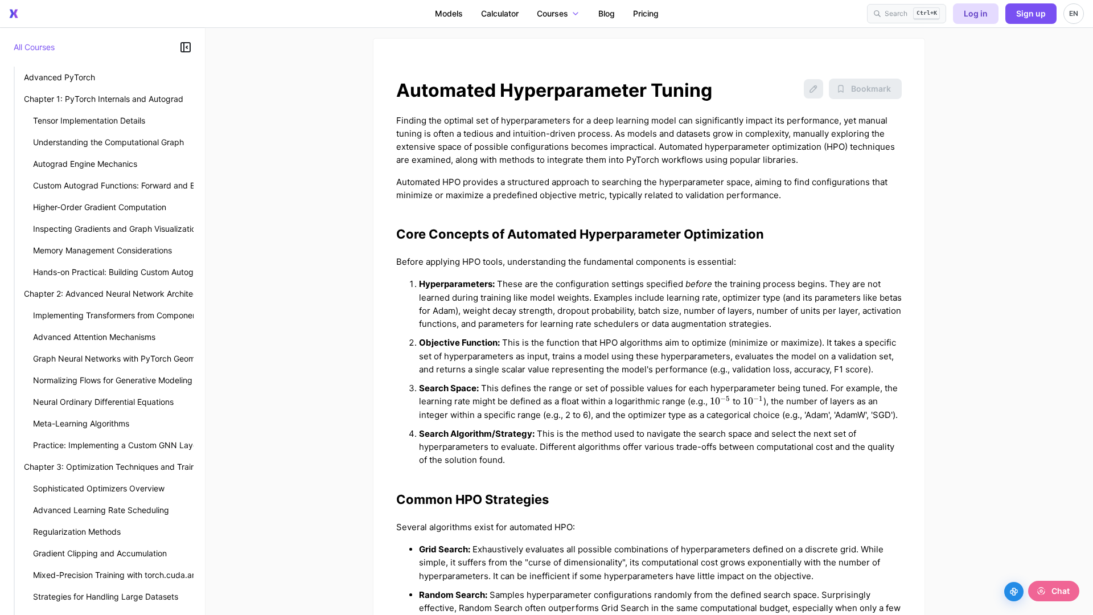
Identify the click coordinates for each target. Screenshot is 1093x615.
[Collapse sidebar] (186, 47)
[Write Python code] (1014, 591)
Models (449, 13)
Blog (606, 13)
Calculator (500, 13)
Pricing (646, 13)
